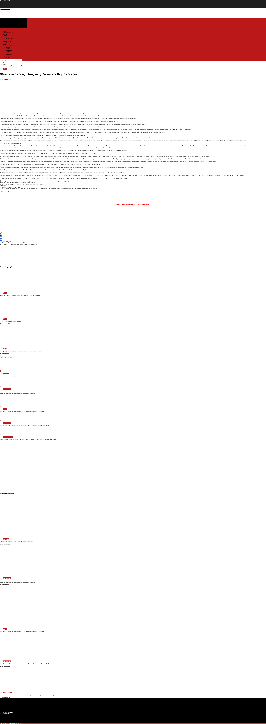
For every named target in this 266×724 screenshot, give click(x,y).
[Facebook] (133, 233)
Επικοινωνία (6, 713)
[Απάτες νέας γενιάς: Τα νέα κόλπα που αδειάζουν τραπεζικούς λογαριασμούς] (21, 290)
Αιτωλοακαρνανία (8, 32)
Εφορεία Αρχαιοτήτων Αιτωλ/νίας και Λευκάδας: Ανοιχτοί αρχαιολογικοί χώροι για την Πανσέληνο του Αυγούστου (28, 439)
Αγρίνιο (5, 31)
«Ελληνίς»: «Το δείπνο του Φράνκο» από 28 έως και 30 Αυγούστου (16, 376)
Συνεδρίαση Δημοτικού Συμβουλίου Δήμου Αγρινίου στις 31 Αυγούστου (17, 393)
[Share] (133, 239)
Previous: (18, 243)
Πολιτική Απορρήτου (8, 712)
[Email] (133, 237)
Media (7, 53)
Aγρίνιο (5, 409)
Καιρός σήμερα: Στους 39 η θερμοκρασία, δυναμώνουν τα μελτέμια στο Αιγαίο (20, 351)
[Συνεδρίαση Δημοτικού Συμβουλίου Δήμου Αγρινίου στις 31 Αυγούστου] (5, 385)
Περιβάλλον (9, 50)
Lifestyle (8, 51)
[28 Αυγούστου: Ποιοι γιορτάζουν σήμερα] (21, 316)
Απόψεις (8, 47)
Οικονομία (6, 40)
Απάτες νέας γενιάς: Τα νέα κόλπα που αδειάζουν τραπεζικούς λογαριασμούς (20, 295)
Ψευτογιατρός (7, 241)
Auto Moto (8, 56)
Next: (18, 244)
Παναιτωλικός (7, 41)
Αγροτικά (8, 46)
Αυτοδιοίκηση (10, 38)
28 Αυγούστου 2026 (5, 298)
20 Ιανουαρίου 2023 (5, 79)
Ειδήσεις (5, 44)
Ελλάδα (5, 34)
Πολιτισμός (9, 48)
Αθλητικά (8, 43)
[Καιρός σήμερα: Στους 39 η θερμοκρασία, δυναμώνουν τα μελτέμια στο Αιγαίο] (21, 346)
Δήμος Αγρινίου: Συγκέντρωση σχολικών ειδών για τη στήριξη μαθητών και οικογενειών (22, 411)
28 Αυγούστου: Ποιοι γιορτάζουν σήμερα (10, 321)
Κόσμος (5, 35)
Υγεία (7, 57)
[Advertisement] (41, 255)
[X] (133, 235)
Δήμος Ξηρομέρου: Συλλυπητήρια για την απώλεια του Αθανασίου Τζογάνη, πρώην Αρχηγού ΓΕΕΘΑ (24, 425)
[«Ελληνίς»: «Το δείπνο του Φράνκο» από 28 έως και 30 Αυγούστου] (3, 369)
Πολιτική (5, 37)
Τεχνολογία (9, 54)
